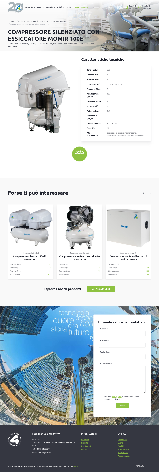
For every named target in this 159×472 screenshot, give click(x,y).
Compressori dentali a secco (37, 21)
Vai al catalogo (101, 289)
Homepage (12, 21)
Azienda (49, 7)
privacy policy (117, 397)
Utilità (59, 7)
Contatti (69, 7)
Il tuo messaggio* (105, 363)
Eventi (120, 443)
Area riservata (81, 7)
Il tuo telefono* (104, 352)
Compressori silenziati (58, 21)
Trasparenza (123, 453)
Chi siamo (85, 440)
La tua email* (104, 340)
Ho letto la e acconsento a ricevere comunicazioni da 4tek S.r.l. (122, 398)
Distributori (86, 446)
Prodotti (29, 7)
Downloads (122, 440)
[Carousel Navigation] (122, 193)
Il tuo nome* (103, 329)
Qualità (121, 446)
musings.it (76, 466)
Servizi (39, 7)
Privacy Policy (123, 449)
